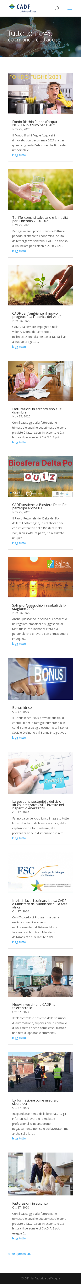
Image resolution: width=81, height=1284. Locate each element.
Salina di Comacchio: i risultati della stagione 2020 (39, 607)
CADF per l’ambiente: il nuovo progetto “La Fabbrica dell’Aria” (36, 315)
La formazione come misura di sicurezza (35, 1102)
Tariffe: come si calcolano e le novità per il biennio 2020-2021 (40, 219)
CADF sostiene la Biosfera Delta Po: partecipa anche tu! (39, 506)
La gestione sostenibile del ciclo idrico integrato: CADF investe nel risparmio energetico (38, 804)
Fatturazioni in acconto (30, 1203)
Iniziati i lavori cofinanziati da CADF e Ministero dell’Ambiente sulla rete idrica (39, 904)
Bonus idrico (22, 707)
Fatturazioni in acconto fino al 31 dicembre (37, 411)
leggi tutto (19, 155)
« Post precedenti (20, 1254)
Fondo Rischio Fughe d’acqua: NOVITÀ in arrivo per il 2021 (35, 123)
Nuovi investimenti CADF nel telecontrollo (34, 1006)
